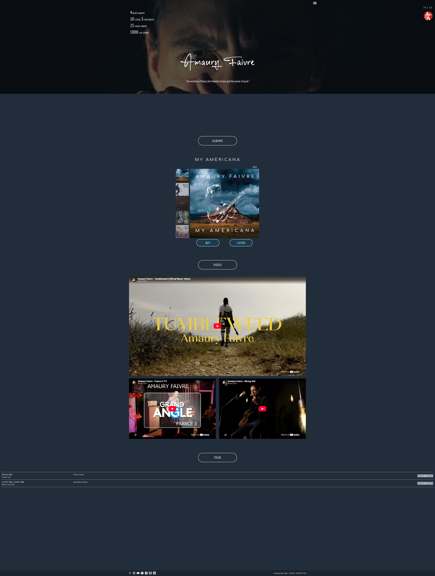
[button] (315, 3)
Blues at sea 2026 (8, 484)
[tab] (182, 175)
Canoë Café (6, 477)
